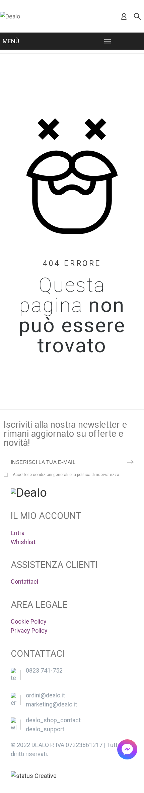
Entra (17, 532)
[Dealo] (10, 16)
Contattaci (24, 581)
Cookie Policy (29, 621)
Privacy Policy (29, 630)
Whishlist (23, 541)
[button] (127, 749)
